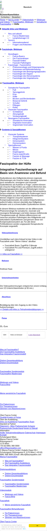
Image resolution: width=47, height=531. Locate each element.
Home (2, 20)
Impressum (41, 433)
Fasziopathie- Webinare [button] (13, 83)
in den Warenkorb (34, 335)
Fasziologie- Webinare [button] (12, 49)
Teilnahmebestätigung (15, 433)
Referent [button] (5, 261)
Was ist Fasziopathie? (9, 350)
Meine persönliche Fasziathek (13, 393)
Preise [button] (4, 318)
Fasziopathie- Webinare (23, 22)
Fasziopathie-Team (26, 422)
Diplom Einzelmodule (9, 363)
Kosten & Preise (14, 417)
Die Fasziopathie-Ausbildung (12, 352)
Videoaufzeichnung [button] (10, 233)
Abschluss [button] (6, 297)
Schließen (5, 17)
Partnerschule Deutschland (11, 428)
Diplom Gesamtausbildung (11, 361)
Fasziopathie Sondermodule (12, 371)
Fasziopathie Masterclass (11, 374)
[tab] (23, 29)
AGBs (2, 433)
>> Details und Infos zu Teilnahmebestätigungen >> (22, 309)
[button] (8, 457)
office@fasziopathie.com (10, 448)
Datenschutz (30, 433)
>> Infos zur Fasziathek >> (11, 254)
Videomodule (28, 20)
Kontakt (3, 435)
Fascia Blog (5, 385)
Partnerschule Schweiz (25, 426)
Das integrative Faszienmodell (13, 354)
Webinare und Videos (9, 382)
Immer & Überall (31, 428)
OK (37, 526)
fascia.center (13, 20)
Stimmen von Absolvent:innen (12, 409)
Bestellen (16, 17)
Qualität (3, 417)
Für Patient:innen (7, 404)
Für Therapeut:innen (8, 406)
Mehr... (25, 529)
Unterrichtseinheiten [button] (10, 278)
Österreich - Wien (7, 426)
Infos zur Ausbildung (8, 422)
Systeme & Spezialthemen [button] (14, 130)
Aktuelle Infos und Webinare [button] (15, 29)
